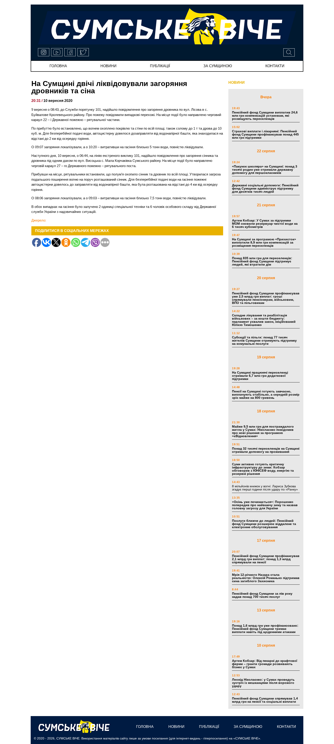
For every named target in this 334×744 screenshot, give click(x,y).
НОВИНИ (236, 82)
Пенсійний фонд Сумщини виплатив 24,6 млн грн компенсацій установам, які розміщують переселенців (265, 116)
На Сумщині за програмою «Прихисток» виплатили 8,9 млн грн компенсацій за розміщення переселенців (264, 242)
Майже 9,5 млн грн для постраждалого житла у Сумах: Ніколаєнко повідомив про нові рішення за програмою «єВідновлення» (263, 431)
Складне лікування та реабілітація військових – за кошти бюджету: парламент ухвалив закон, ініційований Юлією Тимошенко (264, 320)
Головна (58, 66)
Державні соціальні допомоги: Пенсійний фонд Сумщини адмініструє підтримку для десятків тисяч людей (265, 188)
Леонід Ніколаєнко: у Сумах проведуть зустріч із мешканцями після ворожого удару (263, 683)
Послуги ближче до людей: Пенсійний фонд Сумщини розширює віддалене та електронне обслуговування (264, 524)
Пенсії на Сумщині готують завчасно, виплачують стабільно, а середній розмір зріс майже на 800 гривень (265, 394)
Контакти (274, 66)
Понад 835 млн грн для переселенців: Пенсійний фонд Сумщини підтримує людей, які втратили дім (262, 261)
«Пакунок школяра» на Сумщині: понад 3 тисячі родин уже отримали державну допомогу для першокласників (264, 170)
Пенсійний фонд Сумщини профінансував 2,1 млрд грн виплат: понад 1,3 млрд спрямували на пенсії (265, 559)
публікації (160, 66)
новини (108, 66)
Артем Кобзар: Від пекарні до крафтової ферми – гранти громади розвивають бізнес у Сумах (264, 664)
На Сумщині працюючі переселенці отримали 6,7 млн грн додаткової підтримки (260, 376)
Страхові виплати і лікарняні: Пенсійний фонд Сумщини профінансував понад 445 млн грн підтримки (265, 134)
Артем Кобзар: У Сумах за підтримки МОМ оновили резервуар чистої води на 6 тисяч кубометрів (265, 224)
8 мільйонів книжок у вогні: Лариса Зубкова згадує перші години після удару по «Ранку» (265, 487)
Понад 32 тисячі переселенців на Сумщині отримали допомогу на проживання (265, 450)
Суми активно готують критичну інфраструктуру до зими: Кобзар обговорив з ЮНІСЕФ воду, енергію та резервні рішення (263, 468)
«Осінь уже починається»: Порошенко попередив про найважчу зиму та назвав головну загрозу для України (265, 505)
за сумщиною (217, 66)
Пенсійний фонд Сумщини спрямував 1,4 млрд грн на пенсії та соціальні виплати (265, 700)
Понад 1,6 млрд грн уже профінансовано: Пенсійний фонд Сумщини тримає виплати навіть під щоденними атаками (265, 629)
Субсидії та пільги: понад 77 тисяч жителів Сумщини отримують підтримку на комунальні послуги (264, 340)
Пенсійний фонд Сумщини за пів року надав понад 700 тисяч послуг (262, 595)
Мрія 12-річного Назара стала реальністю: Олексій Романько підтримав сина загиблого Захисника (265, 578)
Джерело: (38, 220)
